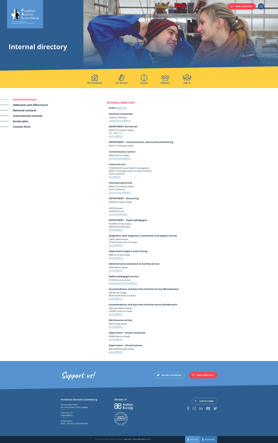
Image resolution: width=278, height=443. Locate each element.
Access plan (20, 121)
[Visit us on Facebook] (188, 408)
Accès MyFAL (210, 439)
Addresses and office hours (30, 105)
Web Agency (141, 439)
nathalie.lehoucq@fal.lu (120, 120)
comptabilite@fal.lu (118, 214)
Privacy (135, 439)
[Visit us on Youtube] (208, 408)
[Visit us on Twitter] (215, 408)
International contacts (27, 116)
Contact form (21, 126)
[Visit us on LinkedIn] (201, 408)
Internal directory (24, 99)
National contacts (24, 110)
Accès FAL (194, 439)
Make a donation (243, 6)
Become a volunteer (171, 375)
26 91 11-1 (122, 108)
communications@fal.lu (120, 158)
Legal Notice (128, 439)
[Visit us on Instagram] (194, 408)
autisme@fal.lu (116, 136)
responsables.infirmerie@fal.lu (123, 283)
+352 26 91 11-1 (67, 413)
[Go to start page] (25, 16)
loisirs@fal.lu (115, 176)
